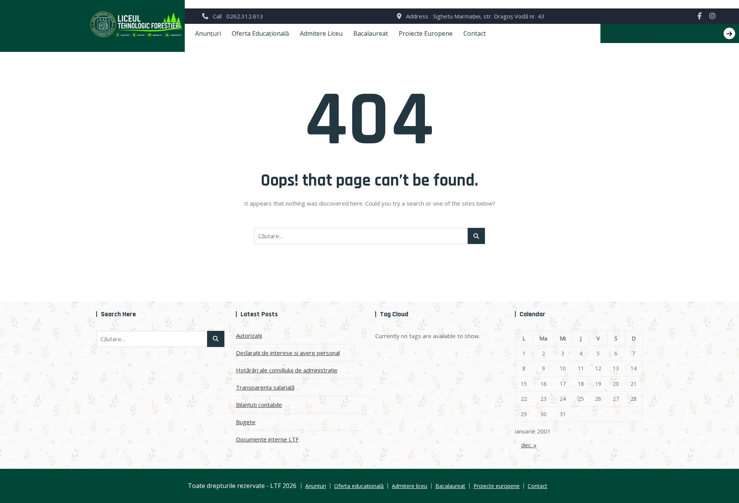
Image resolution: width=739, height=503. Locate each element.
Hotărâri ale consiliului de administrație (287, 370)
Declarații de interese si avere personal (288, 353)
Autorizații (249, 335)
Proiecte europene (426, 33)
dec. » (529, 445)
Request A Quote (632, 33)
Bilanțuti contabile (259, 404)
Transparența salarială (265, 387)
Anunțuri (208, 33)
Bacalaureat (370, 33)
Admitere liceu (321, 33)
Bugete (246, 422)
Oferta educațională (260, 33)
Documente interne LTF (267, 439)
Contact (474, 33)
